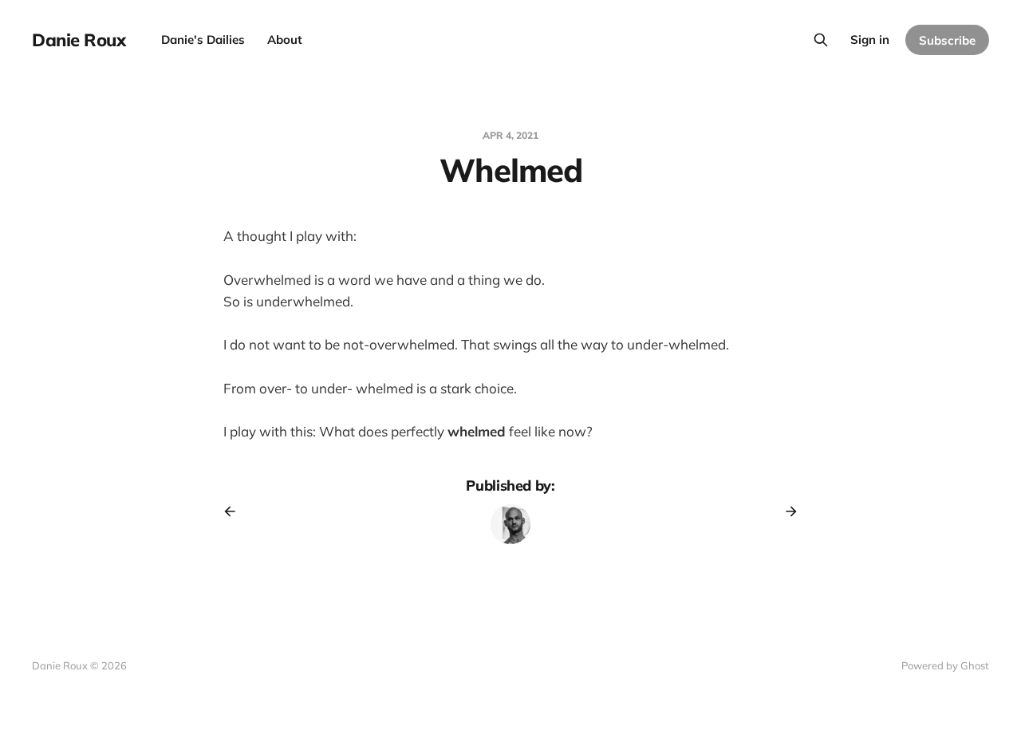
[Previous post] (235, 511)
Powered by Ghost (945, 665)
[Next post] (786, 511)
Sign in (869, 39)
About (284, 39)
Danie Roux (79, 40)
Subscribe (947, 40)
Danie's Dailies (203, 39)
